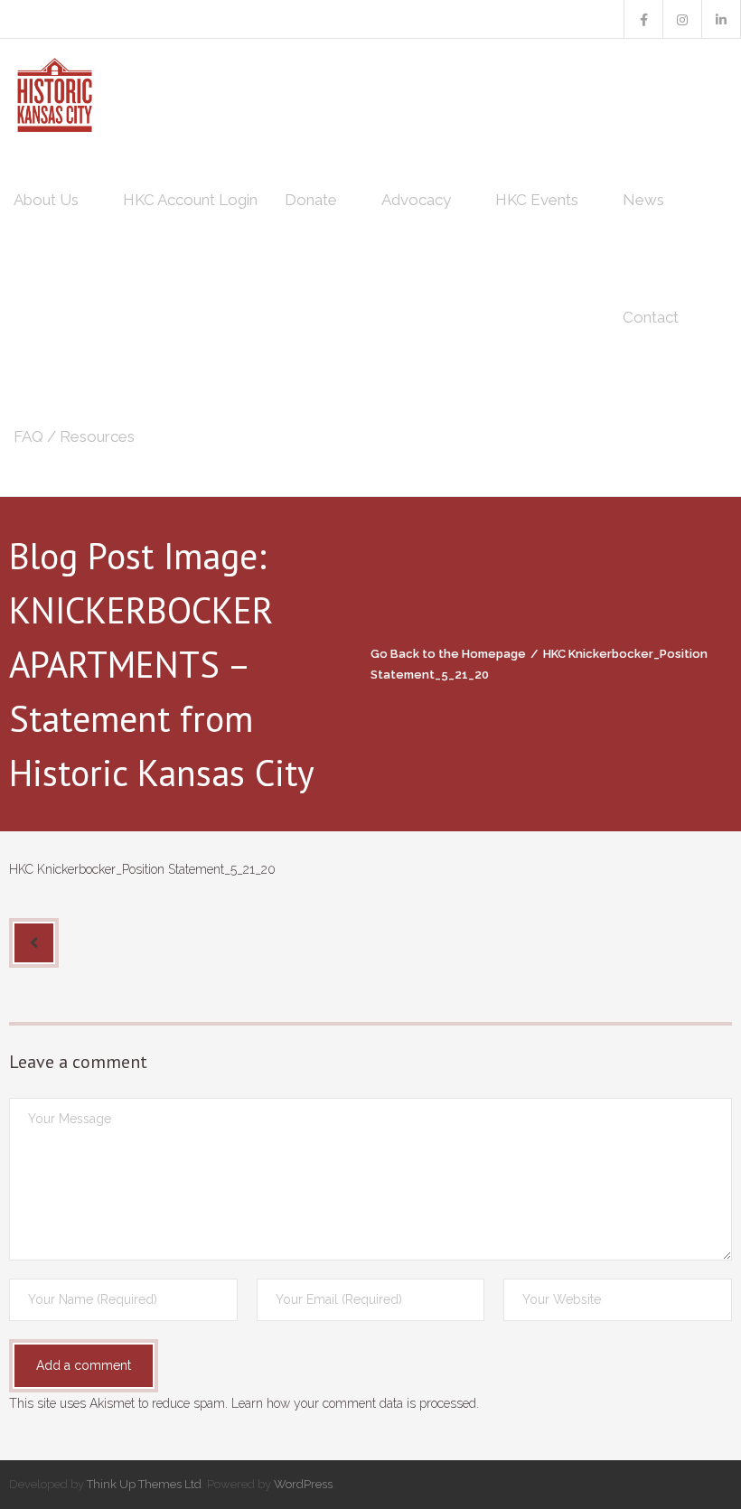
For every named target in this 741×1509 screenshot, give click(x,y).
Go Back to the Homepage (448, 654)
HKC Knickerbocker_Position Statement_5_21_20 (142, 869)
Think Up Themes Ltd (144, 1484)
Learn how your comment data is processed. (355, 1403)
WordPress (303, 1484)
